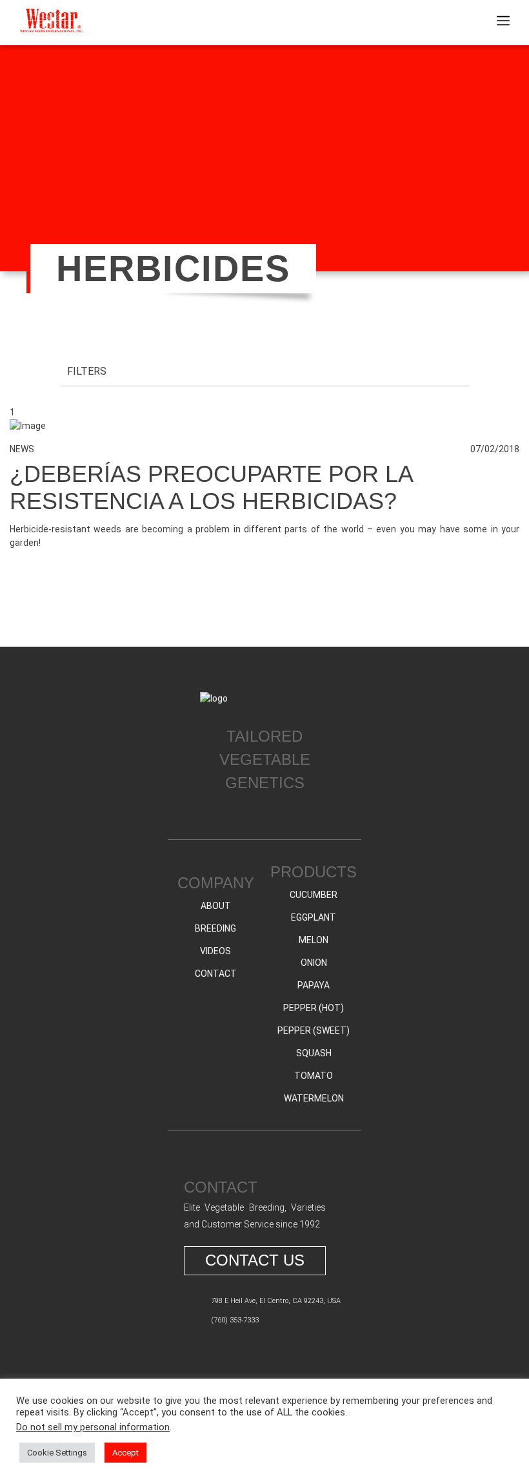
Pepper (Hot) (313, 1008)
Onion (314, 962)
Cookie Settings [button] (57, 1452)
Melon (313, 940)
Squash (314, 1053)
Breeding (215, 928)
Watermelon (314, 1098)
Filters (86, 371)
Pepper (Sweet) (313, 1030)
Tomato (313, 1075)
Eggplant (313, 917)
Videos (215, 951)
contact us (254, 1260)
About (216, 906)
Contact (216, 973)
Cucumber (313, 895)
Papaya (313, 985)
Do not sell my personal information (93, 1427)
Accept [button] (125, 1452)
